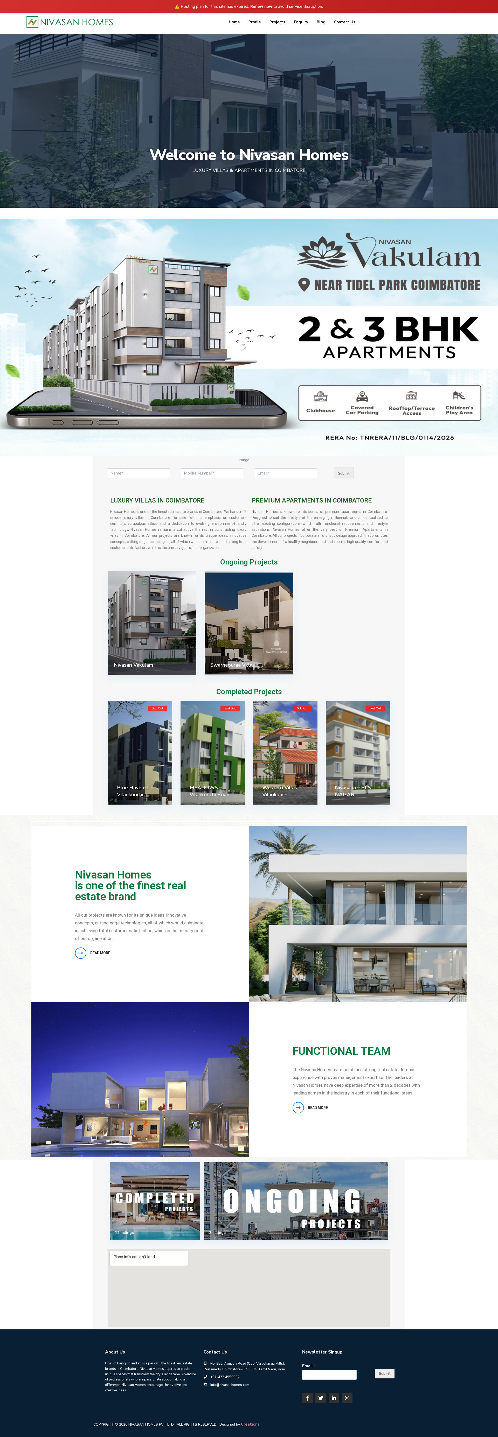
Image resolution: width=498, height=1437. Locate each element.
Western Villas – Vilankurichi (281, 791)
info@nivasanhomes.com (229, 1385)
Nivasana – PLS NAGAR (353, 791)
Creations (250, 1424)
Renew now (261, 6)
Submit (343, 473)
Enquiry (301, 22)
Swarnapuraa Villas (232, 664)
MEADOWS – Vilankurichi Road (210, 791)
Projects (277, 22)
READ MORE (100, 953)
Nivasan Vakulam (133, 664)
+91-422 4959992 (225, 1377)
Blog (321, 22)
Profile (254, 22)
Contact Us (344, 22)
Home (234, 22)
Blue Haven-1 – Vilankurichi (135, 791)
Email (309, 1366)
